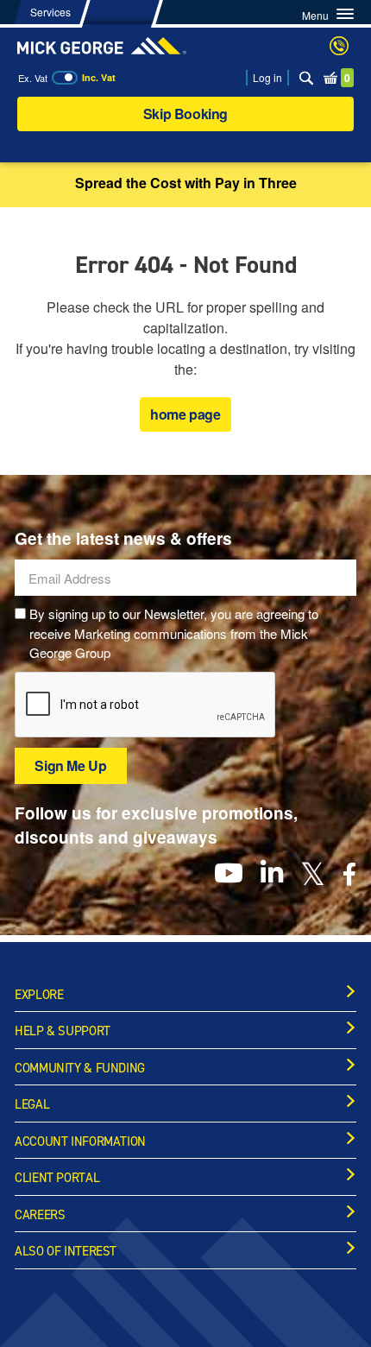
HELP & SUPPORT (62, 1031)
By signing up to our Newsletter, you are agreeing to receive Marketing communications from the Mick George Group (173, 632)
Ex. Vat (32, 78)
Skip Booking (185, 113)
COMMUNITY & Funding (80, 1068)
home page (185, 414)
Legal (32, 1104)
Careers (40, 1215)
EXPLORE (39, 994)
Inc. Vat (99, 77)
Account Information (80, 1141)
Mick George (101, 45)
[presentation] (146, 705)
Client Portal (57, 1177)
